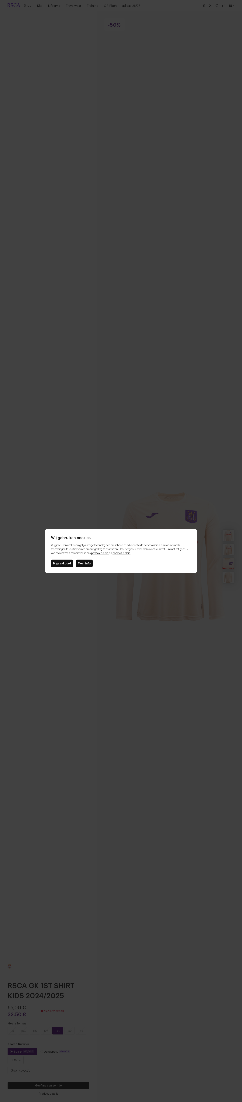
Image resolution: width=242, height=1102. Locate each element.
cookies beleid (121, 553)
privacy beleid (100, 553)
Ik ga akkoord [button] (62, 563)
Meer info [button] (84, 563)
